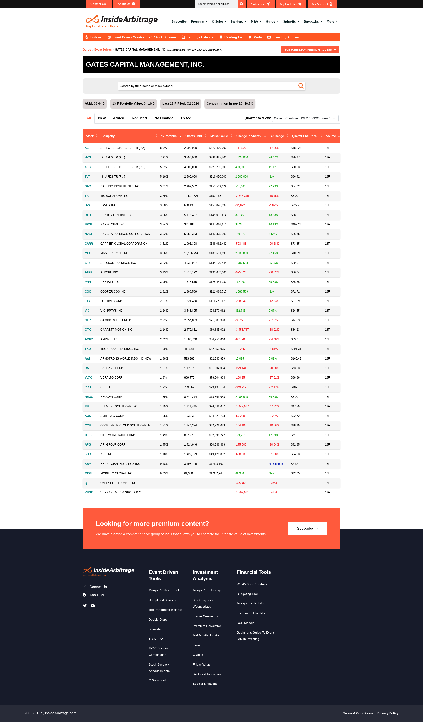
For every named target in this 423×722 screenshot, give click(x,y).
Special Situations (205, 683)
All (88, 118)
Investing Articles (286, 37)
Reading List (234, 37)
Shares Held (193, 136)
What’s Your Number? (252, 584)
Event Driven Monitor (128, 37)
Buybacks (311, 21)
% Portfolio (169, 136)
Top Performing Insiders (165, 609)
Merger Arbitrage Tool (164, 590)
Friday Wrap (201, 664)
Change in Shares (248, 136)
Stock (90, 136)
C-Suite (217, 21)
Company (108, 136)
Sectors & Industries (207, 674)
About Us (96, 595)
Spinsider (155, 629)
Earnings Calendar (201, 37)
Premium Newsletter (207, 626)
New (102, 118)
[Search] (242, 4)
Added (118, 118)
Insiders (237, 21)
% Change (277, 136)
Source (331, 136)
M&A (254, 21)
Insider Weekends (205, 616)
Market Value (219, 136)
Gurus (270, 21)
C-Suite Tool (157, 680)
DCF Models (245, 622)
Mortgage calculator (251, 603)
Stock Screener (165, 37)
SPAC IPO (156, 638)
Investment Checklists (252, 613)
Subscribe (179, 21)
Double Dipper (159, 619)
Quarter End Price (304, 136)
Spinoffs (289, 21)
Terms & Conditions (358, 713)
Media (258, 37)
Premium (197, 21)
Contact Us (98, 587)
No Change (163, 118)
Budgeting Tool (247, 594)
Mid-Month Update (206, 635)
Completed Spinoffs (162, 600)
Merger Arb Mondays (207, 590)
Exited (186, 118)
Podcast (96, 37)
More (330, 21)
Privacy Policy (388, 713)
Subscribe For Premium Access (308, 49)
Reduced (139, 118)
